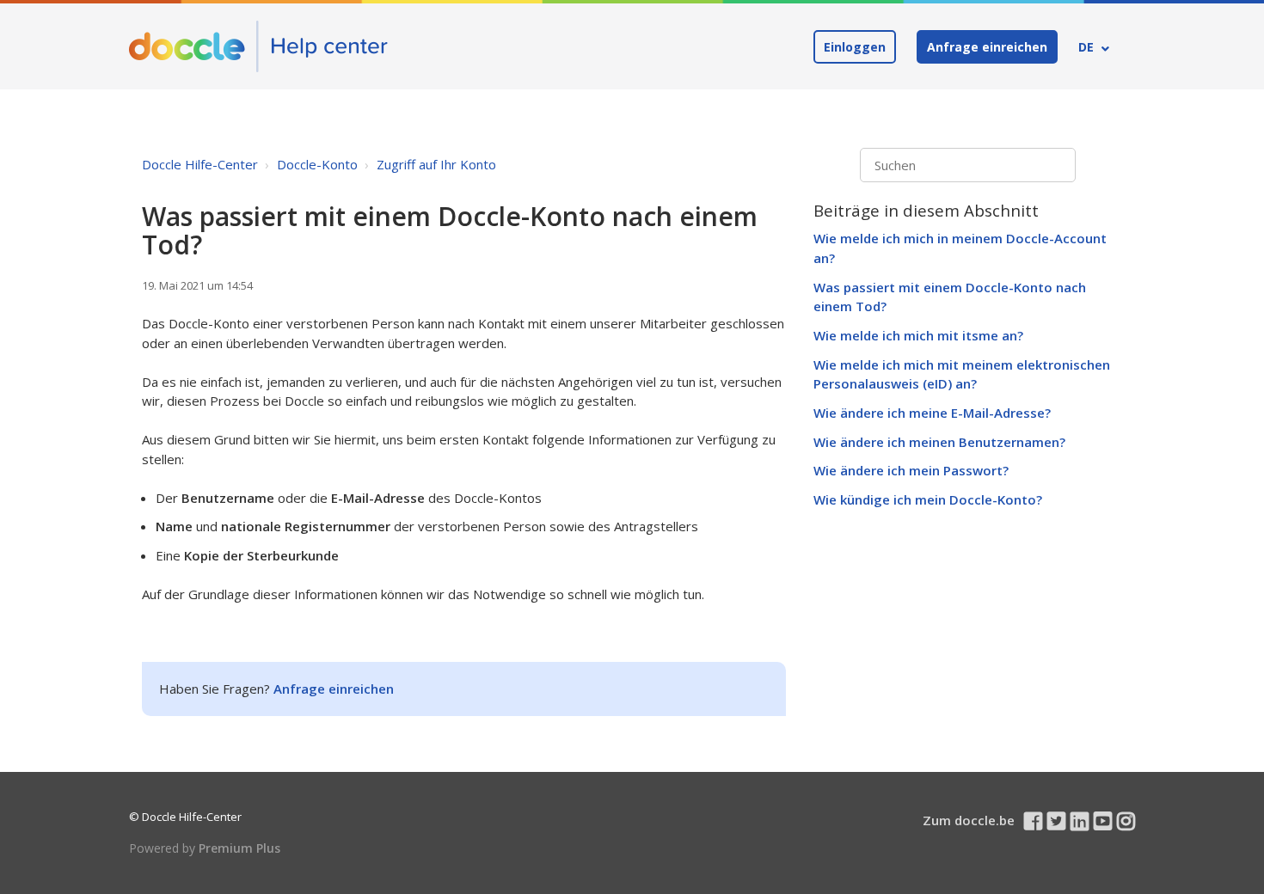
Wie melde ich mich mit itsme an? (918, 335)
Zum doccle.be (969, 820)
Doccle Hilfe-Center (200, 164)
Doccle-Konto (317, 164)
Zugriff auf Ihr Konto (436, 164)
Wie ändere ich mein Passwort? (911, 470)
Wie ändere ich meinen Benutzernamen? (939, 441)
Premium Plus (239, 848)
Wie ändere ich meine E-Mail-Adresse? (932, 412)
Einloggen (855, 47)
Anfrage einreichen (987, 47)
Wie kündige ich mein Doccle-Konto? (927, 499)
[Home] (258, 46)
